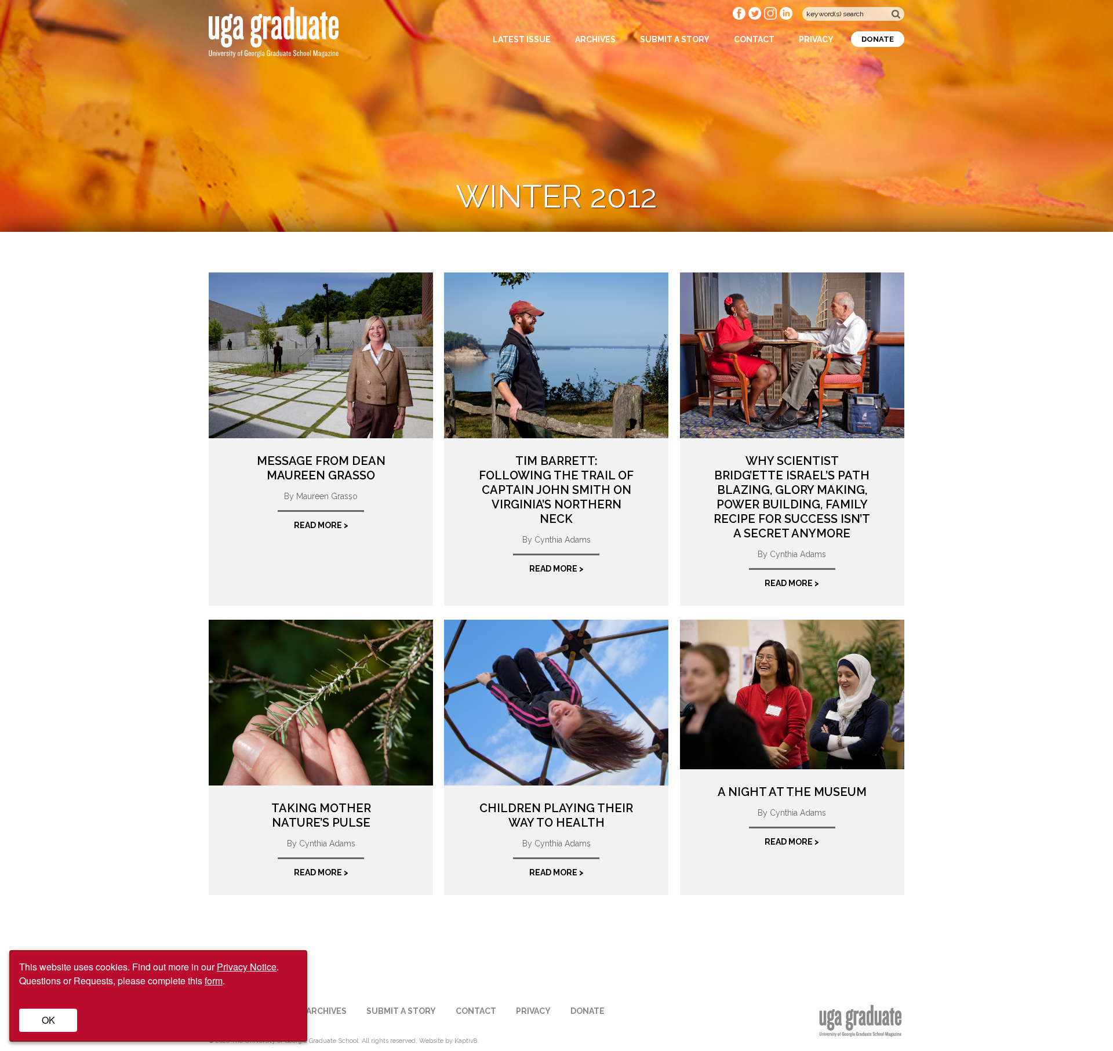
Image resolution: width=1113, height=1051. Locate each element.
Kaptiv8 (465, 1041)
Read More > (321, 525)
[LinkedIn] (787, 17)
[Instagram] (772, 17)
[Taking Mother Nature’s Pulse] (321, 702)
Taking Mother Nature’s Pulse (321, 815)
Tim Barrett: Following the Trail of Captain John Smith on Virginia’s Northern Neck (556, 490)
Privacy (816, 39)
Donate (877, 39)
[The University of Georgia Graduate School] (274, 50)
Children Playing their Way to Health (556, 815)
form (214, 980)
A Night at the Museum (792, 792)
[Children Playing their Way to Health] (556, 702)
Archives (595, 39)
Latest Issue (522, 39)
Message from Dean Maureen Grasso (321, 468)
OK (48, 1020)
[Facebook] (740, 17)
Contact (754, 39)
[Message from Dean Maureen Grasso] (321, 355)
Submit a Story (675, 39)
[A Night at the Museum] (792, 694)
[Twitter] (756, 17)
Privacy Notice (247, 966)
